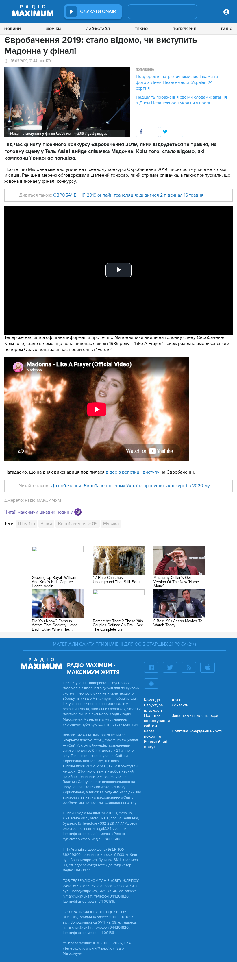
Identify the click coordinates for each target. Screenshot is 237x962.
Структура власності (153, 708)
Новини (12, 29)
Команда (152, 699)
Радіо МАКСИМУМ (43, 500)
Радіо (227, 29)
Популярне (184, 29)
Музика (111, 524)
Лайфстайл (98, 29)
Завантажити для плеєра (195, 715)
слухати (98, 11)
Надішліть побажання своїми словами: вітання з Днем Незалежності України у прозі (181, 100)
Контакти (180, 705)
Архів (177, 699)
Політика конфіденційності (197, 731)
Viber (78, 512)
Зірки (46, 524)
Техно (141, 29)
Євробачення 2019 (77, 524)
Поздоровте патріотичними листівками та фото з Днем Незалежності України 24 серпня (177, 82)
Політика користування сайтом (157, 720)
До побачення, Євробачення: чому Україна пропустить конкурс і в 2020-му (130, 486)
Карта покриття (152, 734)
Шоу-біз (54, 29)
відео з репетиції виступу (132, 472)
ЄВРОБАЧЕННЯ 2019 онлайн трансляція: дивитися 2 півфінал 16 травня (128, 195)
